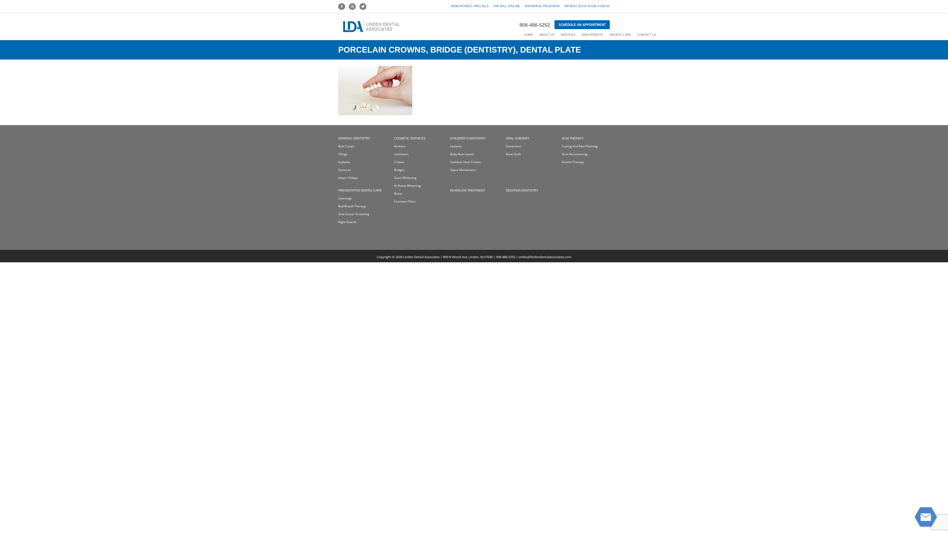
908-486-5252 (534, 25)
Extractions (513, 146)
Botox (398, 193)
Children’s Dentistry (468, 138)
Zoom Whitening (405, 178)
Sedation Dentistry (522, 190)
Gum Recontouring (575, 154)
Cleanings (345, 198)
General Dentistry (354, 138)
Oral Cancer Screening (353, 214)
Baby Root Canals (462, 154)
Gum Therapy (573, 138)
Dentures (344, 170)
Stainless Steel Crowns (465, 162)
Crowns (399, 162)
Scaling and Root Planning (579, 146)
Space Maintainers (463, 170)
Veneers (399, 146)
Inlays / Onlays (348, 178)
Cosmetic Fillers (405, 201)
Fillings (343, 154)
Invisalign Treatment (467, 190)
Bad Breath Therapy (352, 206)
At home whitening (407, 186)
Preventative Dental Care (360, 190)
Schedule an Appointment (582, 25)
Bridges (399, 170)
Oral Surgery (518, 138)
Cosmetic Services (409, 138)
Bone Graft (513, 154)
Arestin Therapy (573, 162)
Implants (344, 162)
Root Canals (346, 146)
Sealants (456, 146)
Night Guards (347, 222)
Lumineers (401, 154)
